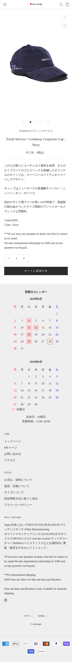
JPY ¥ (27, 616)
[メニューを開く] (5, 4)
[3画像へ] (38, 122)
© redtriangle (36, 624)
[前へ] (23, 122)
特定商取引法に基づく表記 (21, 498)
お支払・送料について (18, 479)
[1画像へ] (30, 122)
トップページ (12, 441)
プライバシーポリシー (18, 504)
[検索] (61, 4)
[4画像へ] (41, 122)
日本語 (41, 616)
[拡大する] (65, 17)
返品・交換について (16, 486)
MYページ (10, 447)
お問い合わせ (12, 453)
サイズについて (14, 492)
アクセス (9, 460)
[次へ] (48, 122)
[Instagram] (5, 600)
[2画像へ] (34, 122)
